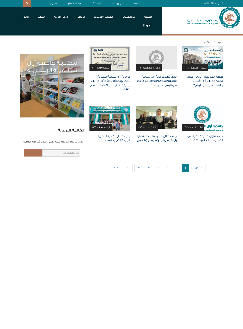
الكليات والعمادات (103, 16)
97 (139, 167)
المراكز (81, 16)
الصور (136, 3)
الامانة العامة (61, 16)
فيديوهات (117, 3)
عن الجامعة (128, 16)
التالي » (115, 167)
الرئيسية (148, 16)
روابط (26, 16)
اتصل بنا (52, 3)
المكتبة (97, 3)
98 (128, 167)
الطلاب (41, 16)
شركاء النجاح (75, 3)
